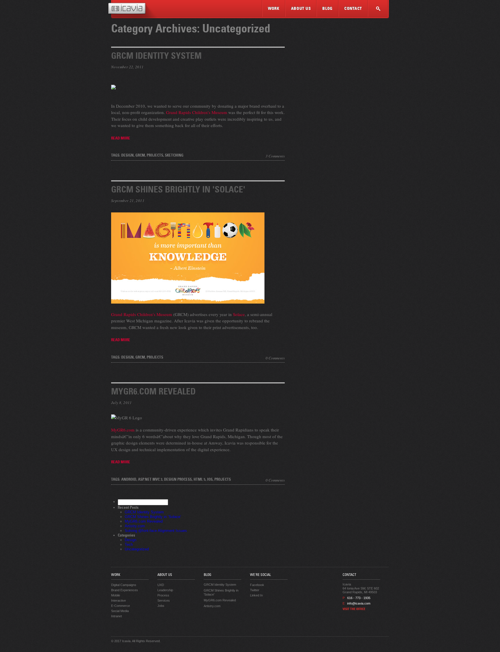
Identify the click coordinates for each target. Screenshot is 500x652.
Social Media (120, 611)
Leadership (165, 590)
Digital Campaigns (123, 585)
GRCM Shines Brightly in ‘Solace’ (153, 517)
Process (163, 595)
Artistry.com (135, 526)
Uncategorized (137, 549)
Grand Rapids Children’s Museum (196, 112)
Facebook (257, 585)
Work (274, 9)
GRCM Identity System (156, 56)
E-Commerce (120, 605)
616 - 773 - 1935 (358, 598)
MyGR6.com (123, 430)
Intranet (116, 616)
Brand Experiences (124, 590)
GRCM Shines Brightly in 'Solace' (178, 190)
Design (130, 540)
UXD (160, 585)
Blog (327, 9)
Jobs (160, 605)
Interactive (118, 600)
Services (163, 600)
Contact (353, 9)
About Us (301, 9)
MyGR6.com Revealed (153, 392)
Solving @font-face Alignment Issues (156, 530)
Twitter (254, 590)
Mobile (115, 595)
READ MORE (120, 139)
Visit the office (354, 609)
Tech (129, 544)
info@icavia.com (358, 603)
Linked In (256, 595)
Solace (239, 314)
